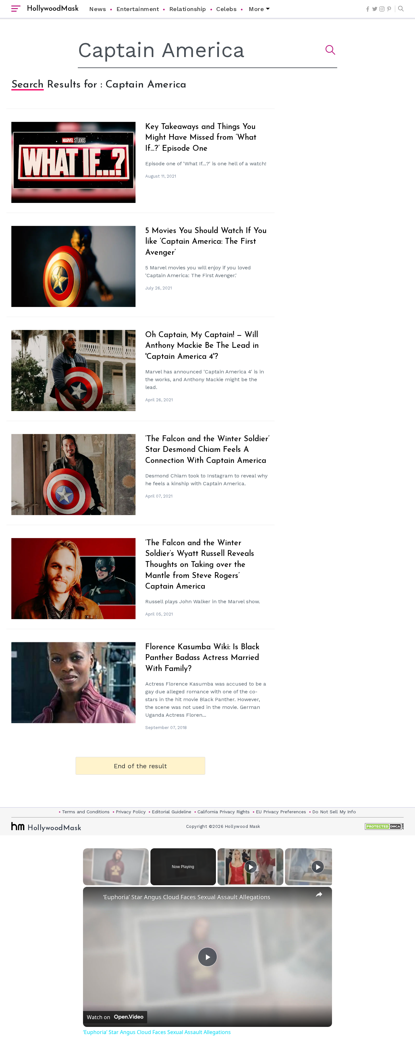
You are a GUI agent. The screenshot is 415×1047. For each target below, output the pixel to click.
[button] (399, 9)
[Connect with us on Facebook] (367, 9)
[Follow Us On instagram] (382, 9)
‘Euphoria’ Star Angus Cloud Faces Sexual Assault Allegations (186, 897)
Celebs (226, 9)
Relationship (187, 9)
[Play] (250, 866)
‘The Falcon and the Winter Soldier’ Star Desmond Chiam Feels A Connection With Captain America (207, 450)
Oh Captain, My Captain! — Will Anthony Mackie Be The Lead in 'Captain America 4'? (202, 346)
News (97, 9)
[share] (319, 894)
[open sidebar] (15, 9)
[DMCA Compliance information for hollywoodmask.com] (384, 826)
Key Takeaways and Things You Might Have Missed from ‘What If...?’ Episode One (200, 138)
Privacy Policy (131, 811)
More (256, 9)
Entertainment (137, 9)
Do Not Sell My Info (334, 811)
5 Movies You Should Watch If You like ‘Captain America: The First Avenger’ (206, 242)
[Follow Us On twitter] (374, 9)
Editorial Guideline (171, 811)
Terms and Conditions (86, 811)
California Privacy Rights (223, 811)
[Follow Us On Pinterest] (389, 9)
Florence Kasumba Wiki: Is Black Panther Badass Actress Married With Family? (202, 658)
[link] (93, 897)
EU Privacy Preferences (281, 811)
